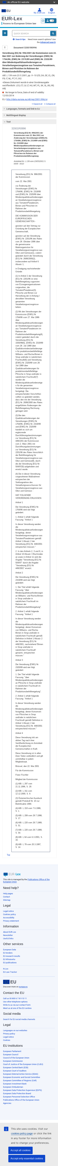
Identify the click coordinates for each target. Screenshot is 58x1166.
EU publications (10, 962)
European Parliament (12, 1051)
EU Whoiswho (9, 959)
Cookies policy (9, 914)
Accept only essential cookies (27, 1158)
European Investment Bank (15, 1084)
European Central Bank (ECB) (15, 1067)
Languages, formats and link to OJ (23, 109)
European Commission (13, 1061)
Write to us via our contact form (16, 1005)
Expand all (38, 104)
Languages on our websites (15, 1030)
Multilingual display (16, 115)
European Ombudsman (13, 1087)
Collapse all (51, 104)
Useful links (8, 938)
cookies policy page (22, 1133)
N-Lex (5, 969)
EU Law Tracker (10, 972)
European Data (9, 949)
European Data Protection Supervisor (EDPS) (22, 1090)
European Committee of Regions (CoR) (20, 1080)
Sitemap (6, 900)
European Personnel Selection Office (19, 1097)
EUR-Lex (12, 18)
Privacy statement (11, 921)
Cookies (6, 1040)
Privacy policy (9, 1033)
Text (8, 122)
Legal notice (8, 911)
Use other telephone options (15, 1002)
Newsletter (8, 935)
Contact (6, 897)
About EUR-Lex (9, 932)
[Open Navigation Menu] (4, 33)
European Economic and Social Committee (21, 1077)
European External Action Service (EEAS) (20, 1074)
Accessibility (8, 917)
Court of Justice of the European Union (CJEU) (23, 1064)
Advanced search (48, 42)
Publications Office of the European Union (21, 1100)
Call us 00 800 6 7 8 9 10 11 (15, 998)
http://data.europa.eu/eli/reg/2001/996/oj (26, 99)
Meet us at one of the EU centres (17, 1008)
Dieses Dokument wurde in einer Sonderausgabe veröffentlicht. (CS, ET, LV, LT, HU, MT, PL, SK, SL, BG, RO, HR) (28, 85)
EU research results (11, 956)
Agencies (7, 1103)
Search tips (20, 39)
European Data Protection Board (17, 1093)
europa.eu (23, 987)
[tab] (29, 108)
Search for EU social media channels (19, 1019)
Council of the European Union (16, 1058)
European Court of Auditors (14, 1071)
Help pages (8, 893)
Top (8, 855)
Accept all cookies (20, 1150)
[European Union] (9, 982)
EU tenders (8, 953)
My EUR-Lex (39, 13)
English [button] (51, 13)
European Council (10, 1054)
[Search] (53, 33)
